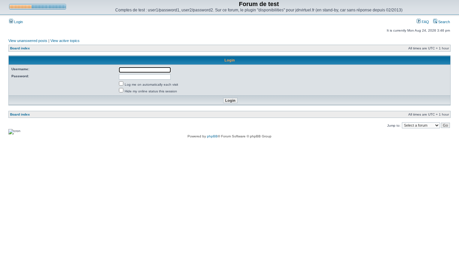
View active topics (65, 41)
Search (443, 22)
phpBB (212, 136)
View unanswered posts (27, 41)
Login (18, 22)
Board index (20, 48)
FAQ (425, 22)
